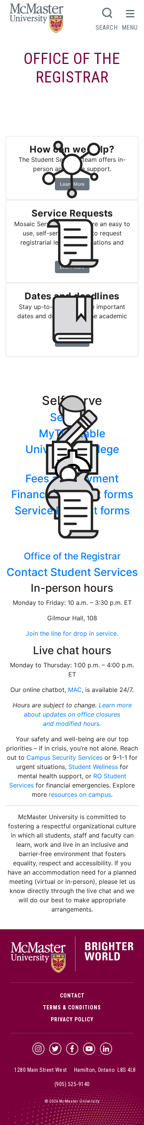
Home (22, 108)
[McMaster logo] (72, 971)
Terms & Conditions (72, 1007)
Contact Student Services (72, 572)
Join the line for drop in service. (72, 633)
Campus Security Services (64, 757)
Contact (72, 995)
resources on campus (80, 794)
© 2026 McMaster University (72, 1101)
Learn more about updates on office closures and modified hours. (78, 714)
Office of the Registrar (72, 68)
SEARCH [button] (107, 27)
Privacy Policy (72, 1019)
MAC (75, 689)
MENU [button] (130, 27)
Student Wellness (93, 767)
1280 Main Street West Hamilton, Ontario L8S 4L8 (75, 1070)
